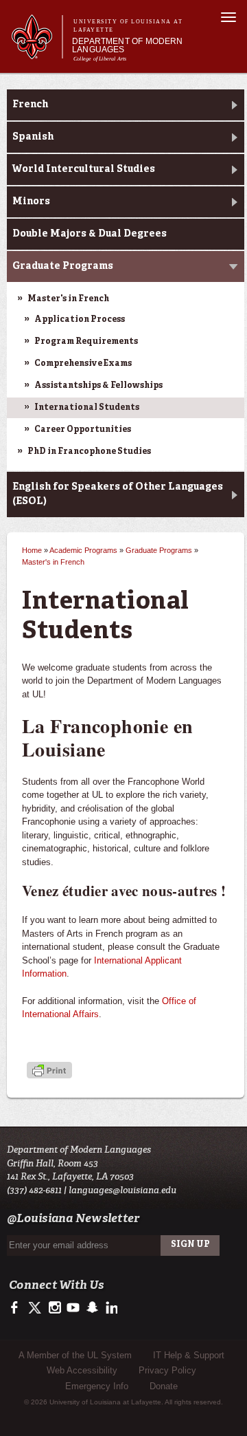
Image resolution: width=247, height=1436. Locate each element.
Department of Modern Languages (127, 45)
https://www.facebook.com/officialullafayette (17, 1308)
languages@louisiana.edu (122, 1190)
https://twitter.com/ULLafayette (36, 1308)
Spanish (33, 137)
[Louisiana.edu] (36, 52)
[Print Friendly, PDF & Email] (49, 1072)
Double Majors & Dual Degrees (89, 234)
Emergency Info (96, 1386)
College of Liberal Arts (100, 59)
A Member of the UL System (75, 1355)
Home (32, 550)
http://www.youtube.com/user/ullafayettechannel (73, 1308)
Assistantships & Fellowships (98, 386)
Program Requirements (86, 342)
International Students (86, 408)
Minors (31, 201)
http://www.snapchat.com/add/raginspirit (91, 1308)
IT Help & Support (188, 1355)
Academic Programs (83, 550)
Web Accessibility (82, 1370)
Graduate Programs (62, 266)
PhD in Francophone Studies (89, 452)
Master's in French (68, 299)
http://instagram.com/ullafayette (54, 1308)
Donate (164, 1386)
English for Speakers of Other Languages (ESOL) (117, 494)
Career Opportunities (82, 430)
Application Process (79, 320)
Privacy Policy (167, 1370)
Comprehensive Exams (83, 364)
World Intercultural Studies (83, 169)
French (30, 104)
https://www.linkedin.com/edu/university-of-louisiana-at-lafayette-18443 (110, 1308)
